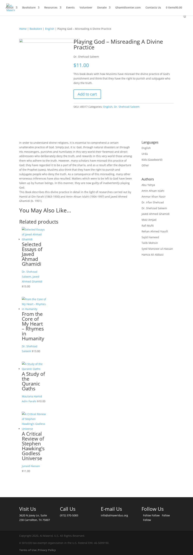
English (49, 29)
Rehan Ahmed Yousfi (155, 231)
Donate (102, 7)
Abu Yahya (148, 185)
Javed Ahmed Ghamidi (156, 214)
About (10, 7)
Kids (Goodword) (152, 159)
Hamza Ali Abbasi (153, 254)
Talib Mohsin (150, 243)
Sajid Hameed (150, 237)
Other (145, 165)
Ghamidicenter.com (128, 7)
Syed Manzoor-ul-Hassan (157, 248)
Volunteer (86, 7)
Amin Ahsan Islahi (153, 190)
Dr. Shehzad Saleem (126, 106)
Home (23, 29)
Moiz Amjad (149, 219)
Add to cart (87, 94)
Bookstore (29, 7)
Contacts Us (153, 7)
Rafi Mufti (148, 225)
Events (70, 7)
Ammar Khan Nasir (154, 196)
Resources (50, 7)
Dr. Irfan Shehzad (153, 202)
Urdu (145, 154)
